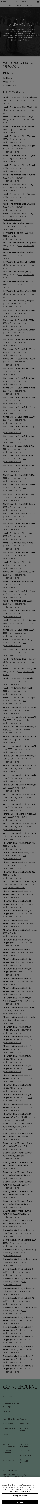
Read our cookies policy (22, 1491)
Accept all (20, 1502)
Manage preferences (20, 1496)
